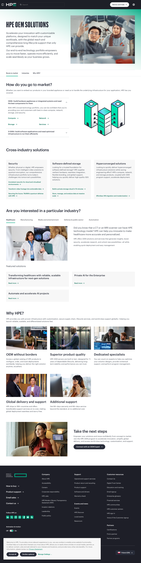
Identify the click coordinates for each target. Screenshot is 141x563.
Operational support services (84, 479)
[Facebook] (23, 517)
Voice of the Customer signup (118, 518)
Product (13, 492)
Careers (44, 487)
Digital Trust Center (114, 483)
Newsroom (78, 521)
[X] (11, 517)
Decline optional (28, 554)
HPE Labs (45, 496)
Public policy (46, 516)
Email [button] (11, 497)
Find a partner (112, 534)
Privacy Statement (35, 549)
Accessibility (46, 483)
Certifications (112, 530)
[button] (2, 4)
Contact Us (111, 479)
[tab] (10, 220)
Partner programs (113, 538)
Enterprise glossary (114, 496)
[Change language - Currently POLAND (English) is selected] (133, 4)
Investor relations (48, 507)
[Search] (21, 4)
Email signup (111, 492)
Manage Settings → (45, 554)
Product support (80, 487)
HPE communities (113, 505)
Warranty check (80, 496)
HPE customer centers (115, 509)
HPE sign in (111, 513)
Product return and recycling (84, 483)
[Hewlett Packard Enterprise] (11, 4)
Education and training (115, 487)
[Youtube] (27, 517)
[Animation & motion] (11, 531)
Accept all (12, 554)
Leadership (46, 511)
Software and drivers (81, 492)
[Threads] (19, 517)
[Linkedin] (7, 517)
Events (76, 508)
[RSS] (31, 517)
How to (11, 486)
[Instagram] (15, 517)
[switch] (10, 530)
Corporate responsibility (50, 492)
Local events (79, 517)
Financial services (113, 500)
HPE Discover (79, 512)
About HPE (46, 479)
